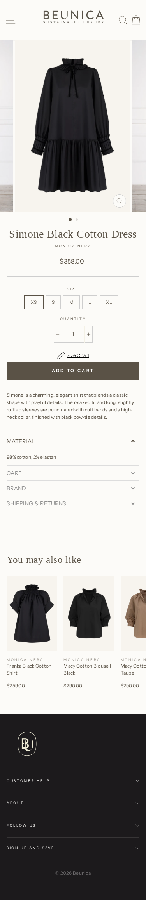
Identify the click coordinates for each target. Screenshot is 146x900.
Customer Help (28, 781)
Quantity (73, 319)
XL (109, 302)
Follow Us (21, 825)
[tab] (73, 441)
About (15, 803)
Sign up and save (31, 848)
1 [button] (70, 220)
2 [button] (77, 220)
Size (73, 289)
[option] (73, 126)
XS (34, 302)
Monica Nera (73, 246)
